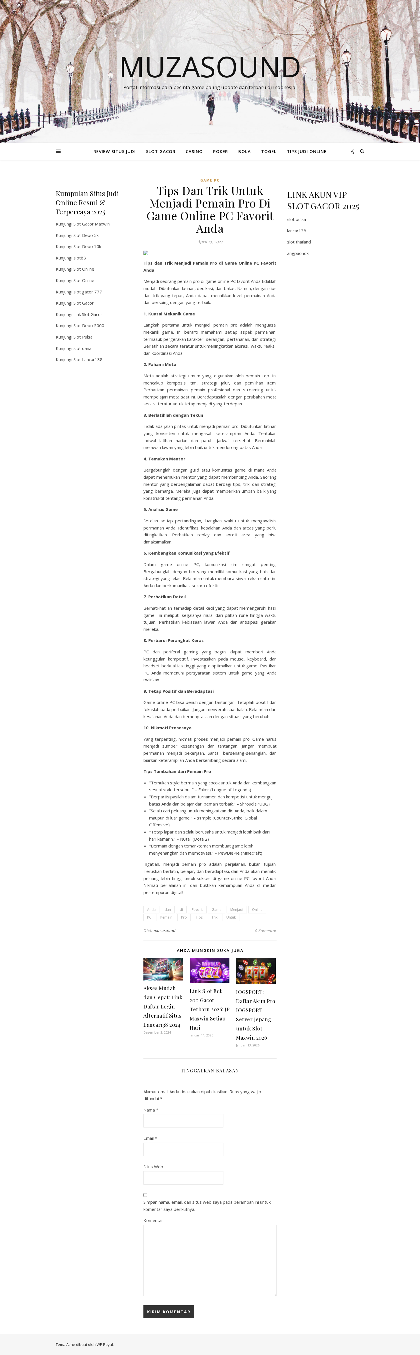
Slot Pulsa (83, 337)
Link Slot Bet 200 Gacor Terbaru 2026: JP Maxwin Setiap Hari (209, 1009)
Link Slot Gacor (87, 314)
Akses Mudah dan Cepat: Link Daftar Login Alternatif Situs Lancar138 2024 (163, 1006)
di (181, 909)
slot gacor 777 (87, 292)
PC (149, 917)
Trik (214, 917)
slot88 (79, 258)
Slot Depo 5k (86, 235)
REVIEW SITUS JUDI (114, 151)
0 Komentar (266, 930)
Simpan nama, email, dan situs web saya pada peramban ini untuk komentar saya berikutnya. (207, 1205)
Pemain (166, 917)
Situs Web (153, 1166)
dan (168, 909)
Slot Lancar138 (88, 359)
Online (257, 909)
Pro (184, 917)
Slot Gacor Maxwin (91, 224)
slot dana (82, 348)
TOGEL (269, 151)
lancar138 (296, 230)
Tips (199, 917)
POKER (220, 151)
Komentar (153, 1220)
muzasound (165, 930)
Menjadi (236, 909)
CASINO (194, 151)
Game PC (210, 180)
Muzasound (210, 66)
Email (150, 1138)
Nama (150, 1110)
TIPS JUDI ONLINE (307, 151)
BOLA (244, 151)
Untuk (231, 917)
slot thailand (299, 242)
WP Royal (105, 1344)
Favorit (197, 909)
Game (216, 909)
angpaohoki (298, 253)
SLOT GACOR (160, 151)
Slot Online (83, 269)
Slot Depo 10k (87, 246)
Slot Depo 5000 (88, 325)
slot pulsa (296, 219)
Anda (151, 909)
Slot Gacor (83, 303)
